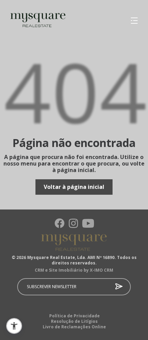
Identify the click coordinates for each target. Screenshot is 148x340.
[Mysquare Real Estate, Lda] (32, 20)
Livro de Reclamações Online (74, 327)
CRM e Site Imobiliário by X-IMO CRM (74, 270)
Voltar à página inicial (74, 187)
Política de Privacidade (74, 316)
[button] (14, 326)
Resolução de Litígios (74, 321)
